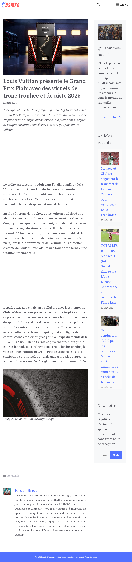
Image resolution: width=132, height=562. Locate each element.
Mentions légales (66, 557)
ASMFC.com (48, 557)
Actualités (13, 475)
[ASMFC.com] (11, 5)
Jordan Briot (26, 490)
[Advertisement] (45, 159)
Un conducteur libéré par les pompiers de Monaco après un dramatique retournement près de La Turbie (110, 356)
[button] (98, 5)
